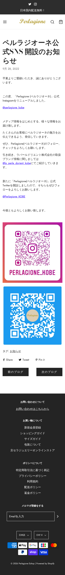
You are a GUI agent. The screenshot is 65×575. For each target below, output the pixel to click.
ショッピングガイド (32, 433)
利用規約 (32, 481)
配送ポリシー (32, 487)
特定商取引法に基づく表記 (32, 470)
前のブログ (15, 372)
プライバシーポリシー (32, 476)
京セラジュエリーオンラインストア (32, 450)
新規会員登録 (32, 428)
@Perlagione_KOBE (14, 197)
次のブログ (49, 372)
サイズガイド (32, 439)
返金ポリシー (32, 493)
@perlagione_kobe (13, 108)
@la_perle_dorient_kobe (17, 163)
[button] (23, 535)
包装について (32, 445)
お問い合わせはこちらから (32, 409)
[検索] (52, 22)
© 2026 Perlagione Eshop (22, 563)
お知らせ (15, 351)
